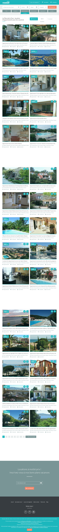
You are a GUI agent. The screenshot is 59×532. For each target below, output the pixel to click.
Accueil (12, 501)
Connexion (54, 2)
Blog (47, 501)
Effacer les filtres (34, 19)
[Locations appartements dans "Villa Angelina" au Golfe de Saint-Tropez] (43, 368)
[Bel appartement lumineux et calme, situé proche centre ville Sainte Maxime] (15, 418)
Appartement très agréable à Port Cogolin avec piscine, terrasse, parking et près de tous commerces (24, 353)
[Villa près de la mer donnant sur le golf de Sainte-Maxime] (15, 225)
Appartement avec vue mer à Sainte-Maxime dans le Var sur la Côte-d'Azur (18, 378)
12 (20, 436)
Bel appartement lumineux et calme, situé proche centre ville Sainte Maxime (19, 428)
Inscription (46, 2)
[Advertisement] (29, 157)
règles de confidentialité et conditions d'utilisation (39, 527)
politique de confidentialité (26, 521)
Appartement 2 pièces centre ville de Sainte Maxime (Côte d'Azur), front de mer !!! (20, 328)
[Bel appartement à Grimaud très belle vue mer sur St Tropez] (43, 58)
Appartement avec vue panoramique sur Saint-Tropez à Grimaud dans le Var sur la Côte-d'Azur (23, 68)
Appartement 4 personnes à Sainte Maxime (12, 143)
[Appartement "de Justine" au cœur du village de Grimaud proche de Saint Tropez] (43, 225)
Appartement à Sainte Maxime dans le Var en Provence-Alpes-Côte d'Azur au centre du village (23, 210)
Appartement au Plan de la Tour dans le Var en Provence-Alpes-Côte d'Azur (19, 43)
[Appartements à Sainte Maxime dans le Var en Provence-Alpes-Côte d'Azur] (43, 393)
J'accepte (29, 529)
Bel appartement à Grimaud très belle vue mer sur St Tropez (43, 68)
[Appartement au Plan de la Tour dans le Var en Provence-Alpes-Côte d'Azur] (15, 33)
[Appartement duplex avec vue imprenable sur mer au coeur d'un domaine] (43, 175)
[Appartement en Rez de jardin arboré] (43, 108)
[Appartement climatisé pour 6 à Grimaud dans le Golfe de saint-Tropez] (15, 175)
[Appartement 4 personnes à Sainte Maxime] (15, 133)
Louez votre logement (34, 2)
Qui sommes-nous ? (18, 501)
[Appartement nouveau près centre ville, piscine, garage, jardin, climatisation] (43, 250)
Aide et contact (36, 501)
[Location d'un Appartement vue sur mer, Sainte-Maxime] (15, 250)
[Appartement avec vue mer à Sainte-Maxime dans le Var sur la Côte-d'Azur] (15, 368)
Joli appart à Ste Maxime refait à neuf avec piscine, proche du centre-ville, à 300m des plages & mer (24, 118)
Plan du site (43, 501)
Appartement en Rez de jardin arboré (38, 118)
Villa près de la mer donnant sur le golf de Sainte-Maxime (15, 236)
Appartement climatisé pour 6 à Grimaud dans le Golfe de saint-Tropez (18, 185)
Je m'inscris (30, 488)
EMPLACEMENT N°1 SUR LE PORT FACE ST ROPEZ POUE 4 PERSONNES (19, 403)
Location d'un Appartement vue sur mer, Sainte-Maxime (14, 261)
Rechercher (52, 7)
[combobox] (43, 7)
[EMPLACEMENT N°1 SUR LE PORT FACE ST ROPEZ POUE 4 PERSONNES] (15, 393)
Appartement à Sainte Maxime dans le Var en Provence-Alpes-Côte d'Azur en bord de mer (22, 286)
